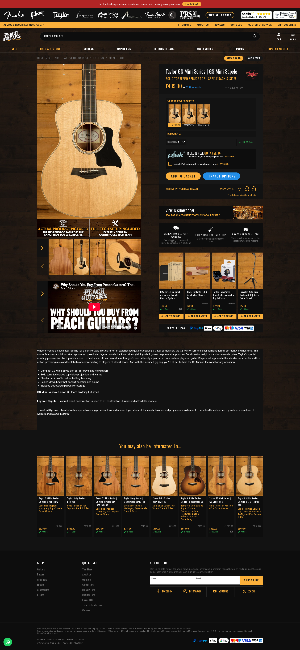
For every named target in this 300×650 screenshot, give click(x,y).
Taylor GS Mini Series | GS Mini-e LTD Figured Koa (249, 507)
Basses (40, 574)
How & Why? (192, 4)
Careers (86, 610)
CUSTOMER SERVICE (260, 25)
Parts (240, 49)
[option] (61, 257)
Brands (40, 595)
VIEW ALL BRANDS (220, 15)
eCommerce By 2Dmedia (48, 643)
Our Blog (86, 579)
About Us (86, 574)
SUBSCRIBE (251, 580)
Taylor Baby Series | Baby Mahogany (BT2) (135, 504)
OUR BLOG (236, 25)
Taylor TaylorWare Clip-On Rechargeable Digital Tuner (223, 295)
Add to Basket (172, 316)
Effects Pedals (164, 49)
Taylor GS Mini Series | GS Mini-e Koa (221, 503)
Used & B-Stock (50, 49)
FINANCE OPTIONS (221, 176)
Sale (14, 49)
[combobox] (176, 142)
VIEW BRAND (234, 58)
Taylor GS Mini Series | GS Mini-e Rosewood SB (192, 508)
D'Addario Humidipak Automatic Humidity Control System (170, 295)
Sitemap (80, 640)
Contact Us (88, 584)
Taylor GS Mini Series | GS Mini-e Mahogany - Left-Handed (107, 506)
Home (40, 58)
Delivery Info (88, 590)
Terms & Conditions (92, 605)
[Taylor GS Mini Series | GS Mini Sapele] (89, 141)
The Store (87, 569)
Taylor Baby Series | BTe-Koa (78, 503)
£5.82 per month (193, 87)
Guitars (89, 49)
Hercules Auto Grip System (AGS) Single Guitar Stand (250, 295)
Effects (40, 584)
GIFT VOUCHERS (287, 25)
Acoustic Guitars (76, 58)
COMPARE (254, 58)
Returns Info (88, 595)
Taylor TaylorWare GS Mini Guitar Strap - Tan (197, 295)
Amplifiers (124, 49)
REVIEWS (219, 25)
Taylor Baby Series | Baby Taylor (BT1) (164, 503)
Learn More (229, 156)
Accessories (205, 49)
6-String (98, 58)
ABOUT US (203, 25)
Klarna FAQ (87, 600)
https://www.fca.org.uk (47, 633)
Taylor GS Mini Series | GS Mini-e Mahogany (50, 504)
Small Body (116, 58)
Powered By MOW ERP (72, 643)
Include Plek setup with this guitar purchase (201, 164)
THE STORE (184, 25)
